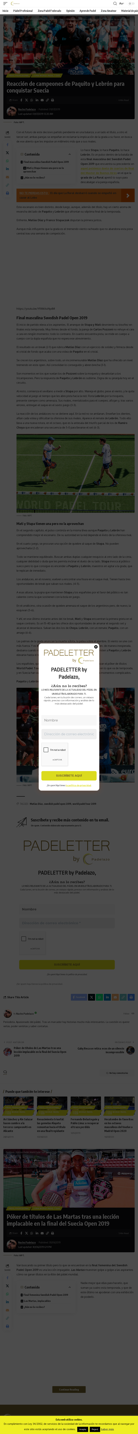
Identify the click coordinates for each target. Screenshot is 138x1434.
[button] (6, 3)
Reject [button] (95, 1429)
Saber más (107, 1429)
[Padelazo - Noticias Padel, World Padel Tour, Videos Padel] (15, 3)
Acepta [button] (82, 1429)
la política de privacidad (78, 785)
